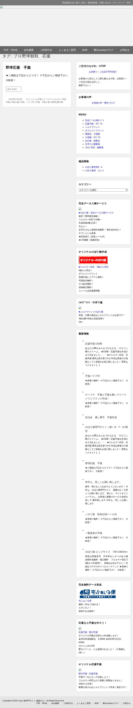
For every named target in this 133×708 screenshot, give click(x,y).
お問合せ (125, 50)
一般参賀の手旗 (93, 533)
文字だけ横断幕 (92, 144)
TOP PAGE (10, 50)
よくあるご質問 (67, 50)
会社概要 (29, 50)
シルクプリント (92, 127)
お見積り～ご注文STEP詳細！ (103, 72)
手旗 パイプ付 (27, 102)
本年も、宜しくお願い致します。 (103, 482)
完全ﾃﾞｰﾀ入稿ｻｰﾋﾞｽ (94, 120)
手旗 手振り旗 (43, 102)
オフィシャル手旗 (34, 99)
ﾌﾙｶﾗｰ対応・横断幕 (94, 147)
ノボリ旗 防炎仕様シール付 (101, 514)
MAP (85, 50)
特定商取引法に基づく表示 (74, 3)
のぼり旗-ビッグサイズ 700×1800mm (106, 551)
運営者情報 (92, 3)
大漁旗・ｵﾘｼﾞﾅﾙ (92, 137)
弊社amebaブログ (103, 50)
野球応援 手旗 (18, 67)
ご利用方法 (46, 50)
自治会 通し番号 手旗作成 (101, 417)
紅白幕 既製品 (92, 140)
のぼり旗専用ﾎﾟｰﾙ (93, 167)
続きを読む (12, 89)
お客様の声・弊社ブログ (103, 103)
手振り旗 (15, 102)
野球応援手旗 (57, 102)
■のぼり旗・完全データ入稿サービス (96, 213)
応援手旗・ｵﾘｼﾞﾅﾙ (94, 124)
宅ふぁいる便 (85, 601)
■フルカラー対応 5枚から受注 (94, 267)
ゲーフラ (47, 99)
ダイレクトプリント (94, 130)
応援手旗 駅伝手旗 (88, 632)
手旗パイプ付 (92, 375)
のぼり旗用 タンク (94, 170)
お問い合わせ (105, 3)
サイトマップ (119, 3)
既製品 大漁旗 (92, 134)
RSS (129, 3)
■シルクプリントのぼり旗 (91, 312)
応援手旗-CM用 (93, 343)
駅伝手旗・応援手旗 (88, 673)
